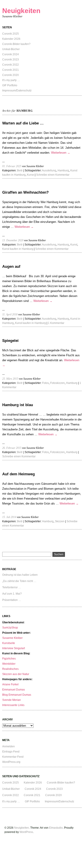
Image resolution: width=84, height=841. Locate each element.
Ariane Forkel (10, 684)
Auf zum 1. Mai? (12, 593)
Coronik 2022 (10, 64)
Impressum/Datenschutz (17, 90)
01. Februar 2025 (11, 166)
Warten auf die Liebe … (23, 123)
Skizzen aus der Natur (15, 674)
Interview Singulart (13, 648)
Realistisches (10, 669)
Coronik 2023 (10, 59)
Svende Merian (11, 700)
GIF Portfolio (9, 85)
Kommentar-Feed (13, 756)
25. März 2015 (10, 378)
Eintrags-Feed (10, 751)
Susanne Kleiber (12, 638)
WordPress (26, 832)
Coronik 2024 (10, 54)
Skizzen (60, 521)
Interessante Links (13, 705)
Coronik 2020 (10, 75)
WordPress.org (11, 762)
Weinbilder (8, 663)
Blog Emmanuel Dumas (16, 694)
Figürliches (9, 658)
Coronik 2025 (10, 33)
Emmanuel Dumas (13, 689)
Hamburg (63, 170)
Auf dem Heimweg (18, 474)
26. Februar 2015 (11, 447)
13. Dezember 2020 (12, 240)
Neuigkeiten (21, 10)
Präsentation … (11, 600)
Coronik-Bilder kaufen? (16, 44)
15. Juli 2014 (9, 517)
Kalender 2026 (11, 38)
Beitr (20, 170)
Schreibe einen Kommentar (52, 174)
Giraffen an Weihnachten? (25, 192)
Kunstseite (8, 643)
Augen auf (11, 266)
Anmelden (8, 746)
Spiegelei (10, 341)
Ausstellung (49, 170)
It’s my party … (11, 80)
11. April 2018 (9, 314)
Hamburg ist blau (17, 405)
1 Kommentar (56, 323)
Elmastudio (56, 827)
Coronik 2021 (10, 69)
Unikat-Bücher (11, 49)
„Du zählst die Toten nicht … (19, 581)
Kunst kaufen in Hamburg (17, 248)
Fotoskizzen (57, 383)
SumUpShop (10, 627)
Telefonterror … (11, 587)
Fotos (45, 383)
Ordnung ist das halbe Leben (20, 574)
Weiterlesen (60, 152)
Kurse (30, 174)
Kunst (73, 244)
